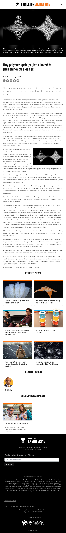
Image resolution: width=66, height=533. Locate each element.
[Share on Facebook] (4, 80)
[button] (5, 4)
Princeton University (33, 523)
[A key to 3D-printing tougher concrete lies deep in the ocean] (17, 292)
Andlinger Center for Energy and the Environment (38, 244)
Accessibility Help (10, 500)
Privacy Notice (33, 530)
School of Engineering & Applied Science (33, 440)
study (6, 100)
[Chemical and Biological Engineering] (17, 417)
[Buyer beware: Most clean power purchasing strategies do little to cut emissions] (17, 354)
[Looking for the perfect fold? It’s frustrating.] (48, 322)
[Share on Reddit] (14, 80)
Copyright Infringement (33, 517)
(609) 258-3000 (36, 512)
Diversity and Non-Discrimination (33, 476)
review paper (39, 253)
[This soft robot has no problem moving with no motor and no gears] (48, 292)
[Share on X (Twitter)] (7, 80)
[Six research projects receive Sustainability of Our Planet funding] (48, 354)
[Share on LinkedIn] (11, 80)
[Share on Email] (17, 80)
